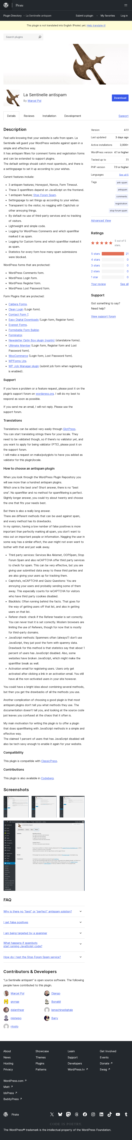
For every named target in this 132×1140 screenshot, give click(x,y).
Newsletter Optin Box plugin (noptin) (32, 340)
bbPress (10, 1093)
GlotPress (69, 429)
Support (124, 116)
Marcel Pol (34, 100)
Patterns (41, 1069)
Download (120, 97)
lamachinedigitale (62, 1010)
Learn (71, 1051)
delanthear (17, 1010)
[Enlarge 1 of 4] (24, 800)
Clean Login (16, 309)
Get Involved (108, 1051)
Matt (8, 1087)
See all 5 (124, 174)
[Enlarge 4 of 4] (80, 825)
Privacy (8, 1069)
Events (104, 1057)
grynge (15, 1001)
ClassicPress (49, 761)
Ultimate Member (19, 345)
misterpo (16, 1018)
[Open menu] (126, 5)
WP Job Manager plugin (24, 366)
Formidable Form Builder (24, 330)
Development (72, 116)
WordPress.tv (78, 1069)
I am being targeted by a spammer (25, 933)
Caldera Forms (18, 304)
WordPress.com (15, 1081)
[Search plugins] (39, 37)
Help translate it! (96, 25)
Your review (98, 284)
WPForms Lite (17, 361)
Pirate (15, 1114)
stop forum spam (118, 210)
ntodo (14, 1026)
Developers (75, 1063)
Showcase (42, 1051)
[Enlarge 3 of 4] (80, 800)
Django (55, 993)
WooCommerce (18, 356)
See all (124, 284)
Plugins (40, 1063)
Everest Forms (18, 325)
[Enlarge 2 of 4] (52, 800)
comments (121, 196)
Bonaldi (56, 1001)
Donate (106, 1063)
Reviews (29, 116)
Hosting (8, 1063)
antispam (122, 189)
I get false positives (15, 922)
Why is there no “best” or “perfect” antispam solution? (37, 911)
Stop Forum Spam (44, 195)
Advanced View (101, 220)
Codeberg (47, 778)
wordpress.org (45, 393)
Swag (105, 1069)
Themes (41, 1057)
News (7, 1057)
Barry (54, 1018)
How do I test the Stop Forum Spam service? (32, 957)
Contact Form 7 (18, 314)
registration (121, 203)
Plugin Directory (12, 15)
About (7, 1051)
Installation (49, 116)
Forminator (15, 335)
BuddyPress (12, 1099)
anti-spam (122, 182)
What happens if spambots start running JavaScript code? (22, 944)
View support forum (103, 316)
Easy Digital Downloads (24, 319)
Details (11, 116)
